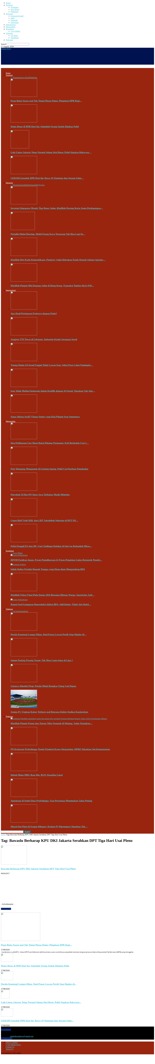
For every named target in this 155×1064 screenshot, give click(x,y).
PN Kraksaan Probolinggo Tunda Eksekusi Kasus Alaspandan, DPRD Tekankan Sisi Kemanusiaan (60, 749)
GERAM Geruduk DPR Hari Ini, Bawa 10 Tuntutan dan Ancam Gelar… (47, 178)
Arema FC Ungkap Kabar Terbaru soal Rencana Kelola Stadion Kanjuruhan (49, 712)
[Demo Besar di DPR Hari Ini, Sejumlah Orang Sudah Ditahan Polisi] (24, 122)
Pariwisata (15, 23)
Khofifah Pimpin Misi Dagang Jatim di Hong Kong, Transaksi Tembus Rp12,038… (52, 285)
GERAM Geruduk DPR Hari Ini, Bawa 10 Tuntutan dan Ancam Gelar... (37, 1020)
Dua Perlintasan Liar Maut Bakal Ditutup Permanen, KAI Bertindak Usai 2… (50, 443)
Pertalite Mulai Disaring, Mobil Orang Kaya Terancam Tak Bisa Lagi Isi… (48, 234)
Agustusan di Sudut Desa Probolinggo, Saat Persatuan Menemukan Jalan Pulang (51, 800)
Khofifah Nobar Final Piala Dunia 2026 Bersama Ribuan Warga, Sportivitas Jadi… (52, 595)
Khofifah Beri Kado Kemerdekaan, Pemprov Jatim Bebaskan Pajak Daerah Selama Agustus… (58, 260)
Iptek (13, 18)
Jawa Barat (15, 9)
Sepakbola (15, 38)
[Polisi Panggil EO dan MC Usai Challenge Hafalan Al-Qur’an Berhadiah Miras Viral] (24, 541)
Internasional (11, 25)
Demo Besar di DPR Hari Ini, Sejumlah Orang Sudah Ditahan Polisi (45, 126)
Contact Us (10, 1047)
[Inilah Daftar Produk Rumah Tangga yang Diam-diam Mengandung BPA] (18, 565)
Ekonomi (9, 14)
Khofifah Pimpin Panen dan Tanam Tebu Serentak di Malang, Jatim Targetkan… (52, 723)
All (12, 77)
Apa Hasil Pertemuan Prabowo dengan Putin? (34, 313)
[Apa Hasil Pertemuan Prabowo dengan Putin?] (24, 309)
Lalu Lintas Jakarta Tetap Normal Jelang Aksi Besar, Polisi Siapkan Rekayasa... (41, 1002)
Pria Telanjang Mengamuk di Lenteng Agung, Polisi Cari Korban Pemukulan (49, 469)
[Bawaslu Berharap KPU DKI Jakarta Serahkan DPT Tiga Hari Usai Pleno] (14, 864)
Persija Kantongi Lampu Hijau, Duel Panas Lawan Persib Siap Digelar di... (38, 984)
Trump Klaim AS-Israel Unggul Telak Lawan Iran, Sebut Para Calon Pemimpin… (52, 365)
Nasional (9, 5)
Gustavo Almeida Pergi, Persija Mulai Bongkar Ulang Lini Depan (43, 686)
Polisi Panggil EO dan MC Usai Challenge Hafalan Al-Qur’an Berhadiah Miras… (51, 546)
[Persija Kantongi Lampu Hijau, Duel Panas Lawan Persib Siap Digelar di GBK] (24, 630)
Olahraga (9, 33)
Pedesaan (9, 40)
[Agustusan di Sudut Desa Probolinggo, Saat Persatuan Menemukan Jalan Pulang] (24, 796)
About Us (9, 1049)
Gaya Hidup (15, 31)
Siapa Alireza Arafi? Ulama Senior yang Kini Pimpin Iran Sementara (45, 416)
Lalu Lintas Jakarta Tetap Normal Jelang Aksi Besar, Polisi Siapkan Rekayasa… (51, 152)
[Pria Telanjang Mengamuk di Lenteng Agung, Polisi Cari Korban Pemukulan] (24, 464)
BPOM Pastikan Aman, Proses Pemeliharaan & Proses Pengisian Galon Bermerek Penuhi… (56, 560)
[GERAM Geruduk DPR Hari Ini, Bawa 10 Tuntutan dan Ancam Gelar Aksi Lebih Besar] (24, 173)
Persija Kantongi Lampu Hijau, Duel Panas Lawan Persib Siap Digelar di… (48, 634)
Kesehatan (10, 29)
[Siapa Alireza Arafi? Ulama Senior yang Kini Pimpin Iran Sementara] (24, 412)
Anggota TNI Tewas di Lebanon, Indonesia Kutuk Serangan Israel (44, 339)
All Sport (14, 36)
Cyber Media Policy (13, 1045)
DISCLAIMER (12, 1043)
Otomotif (14, 20)
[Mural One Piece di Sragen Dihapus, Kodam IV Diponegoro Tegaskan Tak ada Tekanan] (24, 822)
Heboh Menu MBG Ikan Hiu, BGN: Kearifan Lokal (37, 775)
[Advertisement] (45, 58)
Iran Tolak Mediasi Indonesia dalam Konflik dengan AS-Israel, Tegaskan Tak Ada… (53, 391)
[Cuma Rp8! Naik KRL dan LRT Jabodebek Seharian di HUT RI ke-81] (24, 516)
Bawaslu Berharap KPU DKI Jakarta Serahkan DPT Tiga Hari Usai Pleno (38, 868)
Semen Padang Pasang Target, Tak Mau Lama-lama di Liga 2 (42, 660)
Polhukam (14, 12)
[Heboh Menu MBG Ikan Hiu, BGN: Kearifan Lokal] (24, 770)
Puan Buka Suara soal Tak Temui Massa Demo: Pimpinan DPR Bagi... (36, 945)
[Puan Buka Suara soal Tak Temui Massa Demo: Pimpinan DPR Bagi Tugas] (24, 96)
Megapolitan (10, 27)
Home (8, 3)
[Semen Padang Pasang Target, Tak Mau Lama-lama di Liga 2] (24, 656)
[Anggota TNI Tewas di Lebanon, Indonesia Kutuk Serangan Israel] (24, 335)
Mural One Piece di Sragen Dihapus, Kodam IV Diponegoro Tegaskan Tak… (49, 826)
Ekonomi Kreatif (17, 16)
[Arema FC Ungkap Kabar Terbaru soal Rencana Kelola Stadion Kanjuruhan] (24, 707)
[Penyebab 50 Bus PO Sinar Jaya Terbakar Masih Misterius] (24, 490)
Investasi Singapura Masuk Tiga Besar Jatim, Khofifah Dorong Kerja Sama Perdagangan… (57, 208)
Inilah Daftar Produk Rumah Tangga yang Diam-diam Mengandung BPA (48, 569)
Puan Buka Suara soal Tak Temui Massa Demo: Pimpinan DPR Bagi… (46, 101)
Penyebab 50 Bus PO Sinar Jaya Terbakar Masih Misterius (40, 494)
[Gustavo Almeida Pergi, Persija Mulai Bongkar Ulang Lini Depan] (24, 681)
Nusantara (14, 7)
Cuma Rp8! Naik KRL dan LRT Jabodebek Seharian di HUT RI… (44, 520)
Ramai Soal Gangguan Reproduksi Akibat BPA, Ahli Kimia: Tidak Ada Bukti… (51, 604)
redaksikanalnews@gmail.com (21, 1036)
